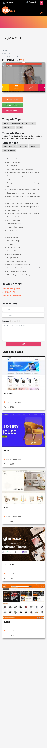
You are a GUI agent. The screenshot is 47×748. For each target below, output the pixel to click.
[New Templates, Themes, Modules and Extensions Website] (8, 10)
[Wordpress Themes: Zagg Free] (23, 373)
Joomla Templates (11, 288)
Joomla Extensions (11, 295)
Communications (18, 123)
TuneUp (7, 622)
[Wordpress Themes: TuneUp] (23, 601)
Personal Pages (8, 128)
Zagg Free (8, 393)
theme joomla (34, 146)
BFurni (6, 450)
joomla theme (22, 146)
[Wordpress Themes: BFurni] (23, 430)
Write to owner (12, 99)
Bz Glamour (9, 565)
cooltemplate (9, 60)
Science (19, 128)
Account (32, 2)
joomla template (9, 146)
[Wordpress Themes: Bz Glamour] (23, 544)
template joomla (9, 150)
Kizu (6, 508)
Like (20, 60)
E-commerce (30, 123)
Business (6, 123)
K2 (8, 261)
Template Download (12, 110)
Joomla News (8, 292)
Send (23, 344)
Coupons (9, 3)
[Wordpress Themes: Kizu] (23, 487)
